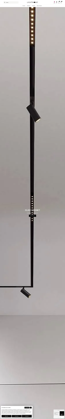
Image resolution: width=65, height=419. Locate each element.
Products (23, 5)
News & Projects (39, 5)
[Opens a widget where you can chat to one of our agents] (59, 414)
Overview (27, 407)
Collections (28, 5)
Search (4, 2)
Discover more (32, 215)
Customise (16, 416)
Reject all (6, 416)
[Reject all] (31, 407)
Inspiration (33, 5)
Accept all (26, 416)
